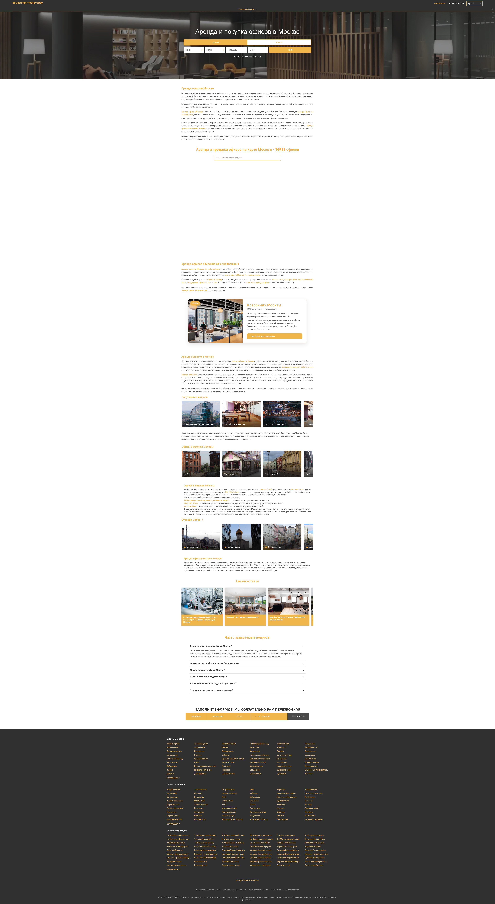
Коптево (308, 804)
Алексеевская (283, 744)
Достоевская (255, 774)
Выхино (170, 770)
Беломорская (310, 751)
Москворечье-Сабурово (232, 819)
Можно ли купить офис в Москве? (207, 670)
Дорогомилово (173, 804)
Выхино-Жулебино (175, 801)
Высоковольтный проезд (260, 865)
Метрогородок (228, 816)
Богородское (172, 797)
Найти (290, 50)
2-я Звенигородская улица (261, 839)
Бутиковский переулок (314, 858)
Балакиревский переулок (260, 847)
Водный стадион (312, 762)
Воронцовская (311, 766)
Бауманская (255, 751)
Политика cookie (276, 890)
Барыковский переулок (287, 847)
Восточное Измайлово (286, 797)
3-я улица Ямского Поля (315, 839)
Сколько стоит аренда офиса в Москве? (211, 646)
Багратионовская (174, 751)
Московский (282, 819)
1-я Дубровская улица (314, 835)
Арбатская (254, 747)
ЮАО (195, 503)
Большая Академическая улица (206, 850)
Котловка (198, 808)
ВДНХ (196, 762)
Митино (280, 816)
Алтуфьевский (228, 790)
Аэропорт (281, 747)
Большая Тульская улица (233, 854)
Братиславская (201, 759)
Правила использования (258, 890)
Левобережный (311, 808)
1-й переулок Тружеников (261, 835)
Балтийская (199, 751)
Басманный (172, 793)
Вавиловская (310, 759)
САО (208, 283)
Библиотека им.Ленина (259, 755)
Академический (173, 790)
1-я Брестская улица (286, 835)
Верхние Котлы (228, 762)
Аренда (215, 42)
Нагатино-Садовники (314, 819)
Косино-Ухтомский (175, 808)
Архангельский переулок (177, 847)
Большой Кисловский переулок (206, 858)
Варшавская (172, 762)
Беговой (197, 793)
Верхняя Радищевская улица (289, 861)
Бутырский (199, 797)
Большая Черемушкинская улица (261, 854)
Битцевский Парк (284, 755)
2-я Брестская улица (231, 839)
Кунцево (280, 808)
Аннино (225, 747)
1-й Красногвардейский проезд (206, 835)
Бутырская (282, 759)
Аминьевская (172, 747)
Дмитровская (200, 774)
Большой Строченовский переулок (261, 858)
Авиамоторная (173, 744)
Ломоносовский (229, 812)
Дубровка (281, 774)
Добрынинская (228, 774)
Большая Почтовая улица (288, 850)
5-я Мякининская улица (260, 843)
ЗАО (215, 283)
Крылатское (255, 808)
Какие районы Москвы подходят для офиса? (213, 683)
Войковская (172, 766)
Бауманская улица (313, 847)
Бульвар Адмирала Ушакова (233, 759)
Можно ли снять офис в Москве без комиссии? (214, 663)
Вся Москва (310, 797)
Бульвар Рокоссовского (260, 759)
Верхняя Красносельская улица (261, 861)
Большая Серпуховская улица (178, 854)
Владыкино (282, 762)
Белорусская (172, 755)
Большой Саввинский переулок (233, 858)
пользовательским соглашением (249, 723)
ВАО (224, 797)
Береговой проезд (174, 850)
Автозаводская (201, 744)
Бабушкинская (311, 747)
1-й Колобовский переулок (178, 835)
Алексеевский (200, 790)
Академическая (229, 744)
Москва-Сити (277, 280)
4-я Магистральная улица (233, 843)
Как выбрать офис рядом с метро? (208, 677)
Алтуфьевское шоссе (286, 843)
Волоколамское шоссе (176, 865)
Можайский (310, 816)
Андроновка (199, 747)
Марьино (198, 816)
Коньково (281, 804)
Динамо (170, 774)
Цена (252, 50)
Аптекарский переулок (314, 843)
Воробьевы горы (284, 766)
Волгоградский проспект (205, 766)
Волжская (226, 766)
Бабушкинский (311, 790)
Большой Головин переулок (316, 854)
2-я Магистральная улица (288, 839)
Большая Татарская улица (205, 854)
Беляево (198, 755)
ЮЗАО (236, 492)
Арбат (252, 790)
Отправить (298, 716)
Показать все (172, 778)
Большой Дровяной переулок (178, 858)
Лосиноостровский (258, 812)
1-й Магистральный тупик (233, 835)
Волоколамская (256, 766)
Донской (308, 801)
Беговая (280, 751)
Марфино (309, 812)
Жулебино (309, 774)
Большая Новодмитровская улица (261, 850)
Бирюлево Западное (314, 793)
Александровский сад (259, 744)
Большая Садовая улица (315, 850)
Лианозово (199, 812)
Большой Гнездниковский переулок (289, 854)
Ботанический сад (175, 759)
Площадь (232, 50)
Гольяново (254, 801)
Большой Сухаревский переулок (289, 858)
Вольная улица (200, 865)
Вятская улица (283, 865)
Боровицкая (310, 755)
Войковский (255, 797)
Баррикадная (227, 751)
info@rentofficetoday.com (247, 880)
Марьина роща (173, 816)
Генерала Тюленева (202, 770)
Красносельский (229, 808)
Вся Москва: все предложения (247, 56)
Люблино (281, 812)
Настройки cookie (292, 890)
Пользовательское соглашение (208, 890)
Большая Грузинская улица (233, 850)
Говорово (226, 770)
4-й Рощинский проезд (204, 843)
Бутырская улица (174, 861)
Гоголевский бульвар (314, 865)
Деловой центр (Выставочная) (316, 770)
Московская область (259, 819)
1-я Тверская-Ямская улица (178, 839)
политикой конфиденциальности (274, 723)
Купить (279, 42)
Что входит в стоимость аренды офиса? (211, 690)
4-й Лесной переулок (176, 843)
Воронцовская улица (231, 865)
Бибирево (226, 755)
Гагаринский (199, 801)
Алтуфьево (310, 744)
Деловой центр (284, 770)
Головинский (227, 801)
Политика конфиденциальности (235, 890)
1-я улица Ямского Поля (204, 839)
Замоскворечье (201, 804)
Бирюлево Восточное (286, 793)
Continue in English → (248, 9)
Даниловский (283, 801)
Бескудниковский (229, 793)
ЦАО (184, 283)
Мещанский (255, 816)
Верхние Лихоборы (258, 762)
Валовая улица (200, 861)
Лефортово (171, 812)
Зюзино (253, 804)
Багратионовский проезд (205, 847)
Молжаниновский (174, 819)
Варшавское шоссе (230, 861)
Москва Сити (199, 819)
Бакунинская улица (230, 847)
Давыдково (255, 770)
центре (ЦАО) (266, 489)
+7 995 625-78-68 (456, 4)
